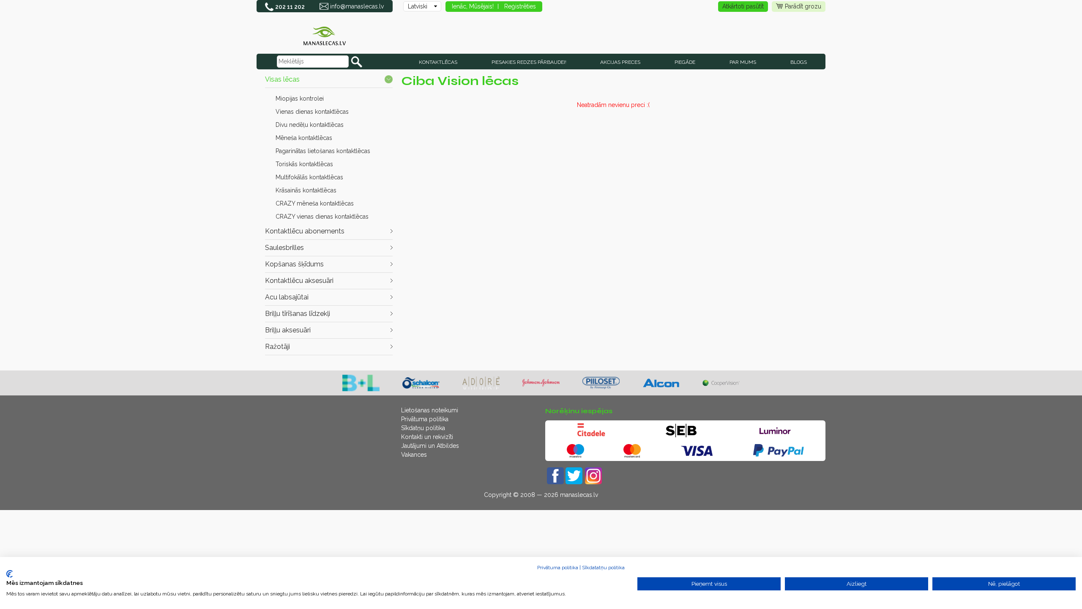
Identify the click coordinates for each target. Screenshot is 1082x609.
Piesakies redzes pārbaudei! (529, 62)
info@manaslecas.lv (357, 6)
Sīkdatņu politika (423, 428)
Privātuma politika (424, 419)
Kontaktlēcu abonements (304, 231)
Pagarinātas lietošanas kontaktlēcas (323, 151)
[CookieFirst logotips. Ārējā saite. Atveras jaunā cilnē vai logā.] (9, 574)
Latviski (417, 6)
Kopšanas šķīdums (294, 264)
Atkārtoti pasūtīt (743, 6)
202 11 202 (290, 6)
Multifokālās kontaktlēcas (309, 177)
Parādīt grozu (803, 6)
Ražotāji (277, 347)
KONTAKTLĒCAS (438, 62)
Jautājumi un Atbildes (430, 445)
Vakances (414, 454)
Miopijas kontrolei (300, 98)
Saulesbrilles (284, 248)
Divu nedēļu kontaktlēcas (310, 124)
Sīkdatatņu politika (603, 568)
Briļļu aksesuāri (288, 330)
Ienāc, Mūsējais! (473, 6)
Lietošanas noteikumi (429, 410)
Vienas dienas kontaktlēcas (312, 111)
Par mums (743, 62)
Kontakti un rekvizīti (427, 436)
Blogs (798, 62)
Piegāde (685, 62)
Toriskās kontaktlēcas (304, 164)
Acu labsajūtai (287, 297)
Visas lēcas (282, 79)
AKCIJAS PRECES (620, 62)
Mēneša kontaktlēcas (304, 137)
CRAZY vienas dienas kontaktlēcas (322, 216)
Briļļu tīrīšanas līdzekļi (297, 314)
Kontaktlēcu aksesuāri (299, 281)
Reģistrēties (520, 6)
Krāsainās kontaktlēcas (306, 190)
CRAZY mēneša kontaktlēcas (315, 203)
